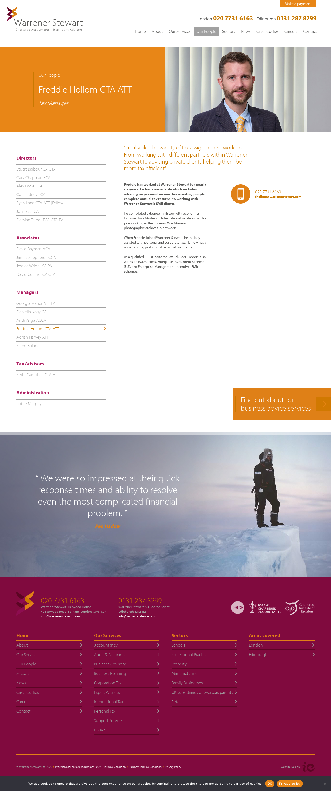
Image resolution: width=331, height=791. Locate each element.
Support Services (109, 720)
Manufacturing (185, 673)
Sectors (228, 31)
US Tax (99, 730)
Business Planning (110, 673)
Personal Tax (104, 711)
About (157, 31)
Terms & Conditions (115, 767)
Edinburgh (286, 19)
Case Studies (267, 31)
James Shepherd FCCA (36, 257)
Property (179, 664)
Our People (206, 31)
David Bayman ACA (33, 249)
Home (140, 31)
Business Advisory (110, 664)
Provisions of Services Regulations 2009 (78, 767)
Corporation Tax (108, 683)
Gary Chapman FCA (33, 177)
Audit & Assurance (110, 654)
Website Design (290, 767)
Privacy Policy (173, 767)
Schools (178, 645)
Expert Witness (107, 692)
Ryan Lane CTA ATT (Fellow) (40, 203)
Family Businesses (187, 683)
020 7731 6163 (268, 191)
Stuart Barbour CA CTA (36, 169)
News (246, 31)
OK (270, 783)
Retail (176, 701)
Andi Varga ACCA (31, 320)
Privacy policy (289, 783)
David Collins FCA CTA (35, 274)
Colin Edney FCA (31, 194)
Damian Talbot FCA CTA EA (39, 220)
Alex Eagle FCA (29, 186)
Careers (290, 31)
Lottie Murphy (29, 403)
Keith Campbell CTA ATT (37, 374)
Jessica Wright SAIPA (34, 266)
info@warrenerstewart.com (60, 616)
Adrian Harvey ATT (32, 337)
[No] (325, 783)
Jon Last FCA (27, 211)
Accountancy (106, 645)
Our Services (180, 31)
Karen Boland (28, 345)
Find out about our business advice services (276, 404)
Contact (310, 31)
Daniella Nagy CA (31, 311)
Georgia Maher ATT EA (35, 303)
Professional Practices (190, 654)
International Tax (108, 701)
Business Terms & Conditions (146, 767)
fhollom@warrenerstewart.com (278, 196)
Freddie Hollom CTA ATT (37, 328)
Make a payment (298, 3)
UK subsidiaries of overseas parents (202, 692)
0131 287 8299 (140, 600)
